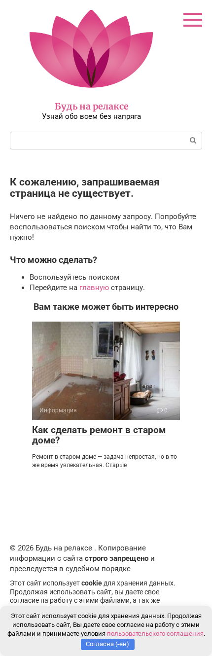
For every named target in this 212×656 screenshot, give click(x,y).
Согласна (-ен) (107, 644)
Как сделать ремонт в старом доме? (99, 435)
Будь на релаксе (92, 106)
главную (94, 287)
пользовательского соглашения (155, 633)
